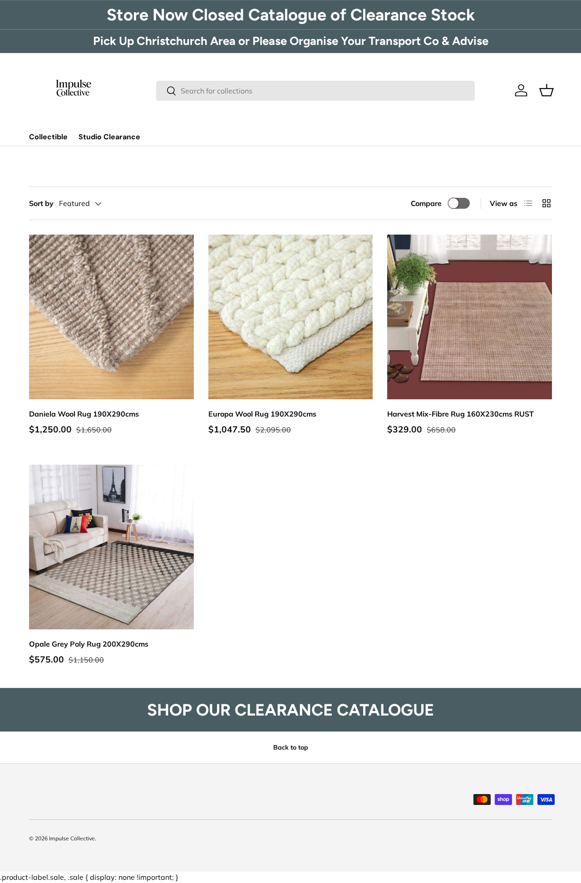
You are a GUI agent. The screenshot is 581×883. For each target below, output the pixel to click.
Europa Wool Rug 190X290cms (262, 413)
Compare (426, 203)
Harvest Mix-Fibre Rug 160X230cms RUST (460, 413)
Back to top (290, 747)
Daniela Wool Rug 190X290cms (84, 413)
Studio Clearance (109, 137)
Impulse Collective (72, 838)
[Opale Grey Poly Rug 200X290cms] (111, 547)
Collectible (48, 137)
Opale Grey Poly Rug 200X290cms (88, 643)
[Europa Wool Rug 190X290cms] (290, 317)
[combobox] (315, 91)
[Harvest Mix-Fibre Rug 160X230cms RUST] (469, 317)
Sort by (41, 203)
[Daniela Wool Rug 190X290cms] (111, 317)
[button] (546, 90)
